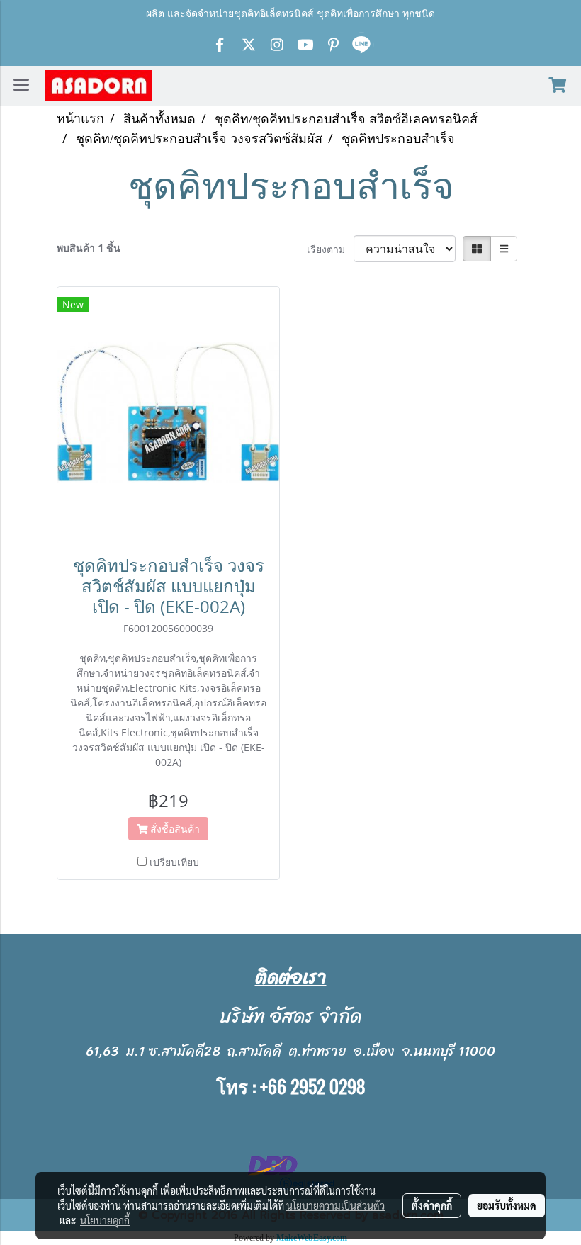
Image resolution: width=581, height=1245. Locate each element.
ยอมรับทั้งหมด (506, 1205)
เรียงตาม (330, 249)
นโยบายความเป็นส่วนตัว (335, 1205)
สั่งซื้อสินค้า (173, 828)
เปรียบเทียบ (174, 862)
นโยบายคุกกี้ (105, 1220)
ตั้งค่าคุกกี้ (432, 1205)
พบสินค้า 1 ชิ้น (88, 247)
